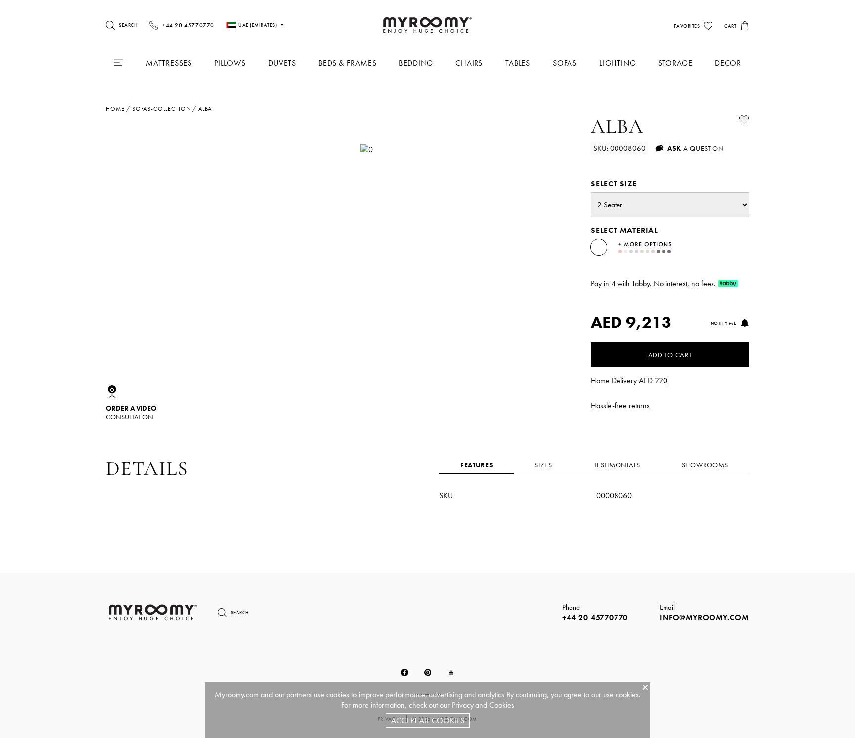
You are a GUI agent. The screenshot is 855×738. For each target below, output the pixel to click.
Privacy (463, 705)
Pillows (230, 63)
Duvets (282, 63)
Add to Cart (670, 354)
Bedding (416, 63)
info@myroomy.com (704, 617)
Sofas (565, 63)
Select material (624, 230)
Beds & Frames (347, 63)
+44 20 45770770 (595, 617)
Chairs (469, 63)
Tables (517, 63)
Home (115, 109)
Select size (614, 184)
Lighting (617, 63)
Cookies (501, 705)
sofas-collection (161, 109)
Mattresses (169, 63)
